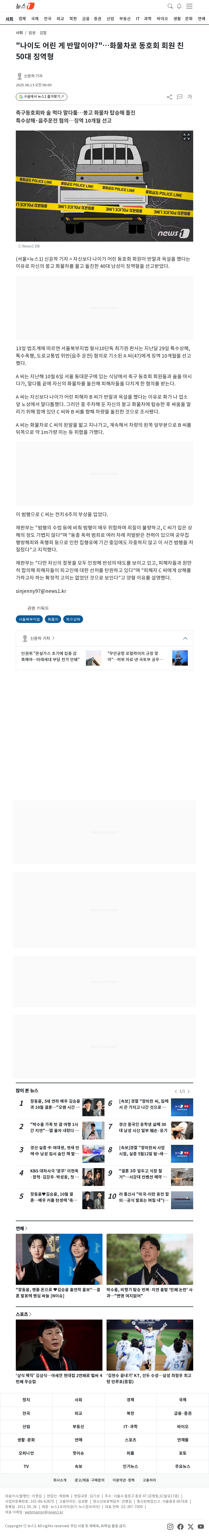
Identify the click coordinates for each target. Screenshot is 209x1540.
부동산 (78, 1426)
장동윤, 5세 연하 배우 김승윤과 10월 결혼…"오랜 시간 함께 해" (55, 1107)
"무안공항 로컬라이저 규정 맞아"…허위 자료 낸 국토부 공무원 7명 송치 (135, 657)
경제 (130, 1400)
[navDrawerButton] (189, 6)
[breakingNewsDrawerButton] (179, 5)
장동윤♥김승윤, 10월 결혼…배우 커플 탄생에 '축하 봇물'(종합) (53, 1200)
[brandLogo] (25, 5)
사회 (19, 32)
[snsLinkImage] (170, 1526)
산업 (26, 1426)
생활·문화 (26, 1440)
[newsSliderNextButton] (188, 1091)
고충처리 (149, 1480)
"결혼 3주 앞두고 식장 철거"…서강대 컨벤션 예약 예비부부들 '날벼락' (143, 1177)
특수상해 (73, 619)
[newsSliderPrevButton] (176, 1091)
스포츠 (22, 1314)
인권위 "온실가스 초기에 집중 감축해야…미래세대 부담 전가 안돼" (50, 656)
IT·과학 (131, 1426)
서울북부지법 (29, 619)
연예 (20, 1228)
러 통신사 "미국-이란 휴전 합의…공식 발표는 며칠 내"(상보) (144, 1200)
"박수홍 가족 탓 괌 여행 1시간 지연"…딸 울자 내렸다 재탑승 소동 (54, 1130)
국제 (183, 1400)
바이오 (183, 1426)
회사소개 (60, 1480)
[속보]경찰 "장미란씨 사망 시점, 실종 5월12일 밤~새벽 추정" (143, 1154)
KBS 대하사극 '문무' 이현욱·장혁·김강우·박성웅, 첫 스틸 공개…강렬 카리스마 (54, 1177)
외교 (78, 1413)
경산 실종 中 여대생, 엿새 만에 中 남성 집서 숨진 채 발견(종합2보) (54, 1154)
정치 (26, 1400)
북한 (130, 1413)
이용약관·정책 (124, 1480)
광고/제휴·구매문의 (89, 1480)
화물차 (53, 619)
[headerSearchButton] (170, 5)
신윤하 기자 (33, 76)
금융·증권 (183, 1413)
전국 (26, 1413)
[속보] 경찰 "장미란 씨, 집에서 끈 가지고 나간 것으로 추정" (143, 1107)
